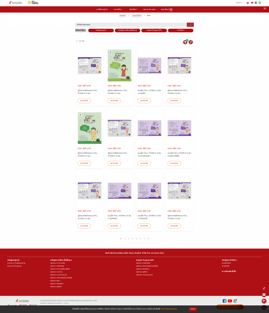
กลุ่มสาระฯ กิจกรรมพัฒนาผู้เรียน (60, 269)
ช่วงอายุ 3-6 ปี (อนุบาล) (14, 266)
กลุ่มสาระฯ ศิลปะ (55, 281)
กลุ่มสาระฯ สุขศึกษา (56, 287)
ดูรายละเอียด (84, 100)
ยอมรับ (193, 309)
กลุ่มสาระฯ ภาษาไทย (56, 272)
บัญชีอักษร (239, 3)
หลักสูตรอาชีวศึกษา (229, 260)
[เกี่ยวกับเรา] (264, 288)
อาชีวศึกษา (180, 30)
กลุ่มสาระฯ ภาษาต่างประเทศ (58, 275)
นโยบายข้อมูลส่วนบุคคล (169, 309)
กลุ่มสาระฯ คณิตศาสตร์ (57, 266)
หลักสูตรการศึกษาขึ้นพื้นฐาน (61, 260)
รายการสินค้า (137, 15)
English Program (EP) (154, 30)
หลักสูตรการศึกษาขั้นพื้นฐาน (127, 30)
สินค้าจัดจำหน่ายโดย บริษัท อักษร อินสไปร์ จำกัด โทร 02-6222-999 (134, 253)
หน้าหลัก (122, 15)
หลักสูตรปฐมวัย (13, 260)
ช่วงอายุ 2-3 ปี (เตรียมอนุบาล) (16, 263)
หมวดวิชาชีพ (225, 266)
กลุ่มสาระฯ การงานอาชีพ (57, 263)
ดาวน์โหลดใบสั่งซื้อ (229, 271)
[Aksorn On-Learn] (264, 294)
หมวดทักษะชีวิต (226, 263)
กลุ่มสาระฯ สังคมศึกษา (56, 284)
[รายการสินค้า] (264, 301)
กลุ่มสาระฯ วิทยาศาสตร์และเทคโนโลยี (61, 278)
